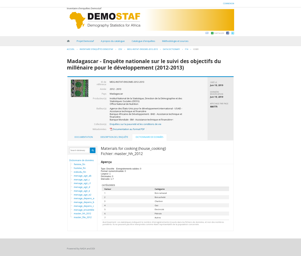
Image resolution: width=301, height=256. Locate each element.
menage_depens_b (84, 202)
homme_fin (80, 168)
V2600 (196, 49)
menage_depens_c (84, 206)
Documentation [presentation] (84, 137)
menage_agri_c (82, 179)
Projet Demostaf (85, 41)
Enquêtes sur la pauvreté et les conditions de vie (135, 124)
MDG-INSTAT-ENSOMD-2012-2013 (142, 49)
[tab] (84, 137)
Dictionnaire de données (81, 160)
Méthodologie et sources (175, 41)
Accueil (71, 49)
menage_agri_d (82, 187)
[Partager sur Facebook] (227, 33)
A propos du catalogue (113, 41)
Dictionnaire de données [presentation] (149, 137)
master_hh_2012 (82, 213)
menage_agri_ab (82, 175)
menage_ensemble (84, 209)
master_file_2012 (83, 217)
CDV (120, 49)
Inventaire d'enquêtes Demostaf (96, 49)
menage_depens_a (84, 198)
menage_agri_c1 (82, 183)
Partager (219, 33)
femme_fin (79, 164)
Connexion (228, 3)
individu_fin (80, 171)
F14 (186, 49)
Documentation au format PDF (128, 129)
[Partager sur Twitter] (232, 33)
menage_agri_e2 (82, 194)
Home (68, 41)
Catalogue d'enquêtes (143, 41)
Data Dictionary (171, 49)
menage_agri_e (82, 190)
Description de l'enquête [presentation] (114, 137)
